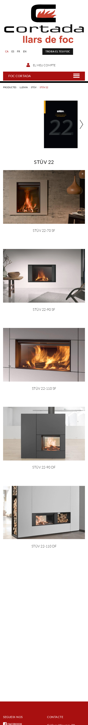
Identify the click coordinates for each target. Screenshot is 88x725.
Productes (9, 87)
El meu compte (43, 65)
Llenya (24, 87)
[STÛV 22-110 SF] (44, 355)
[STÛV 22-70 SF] (44, 197)
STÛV (33, 87)
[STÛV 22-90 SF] (44, 276)
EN (25, 51)
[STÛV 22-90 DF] (44, 433)
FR (18, 51)
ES (12, 51)
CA (7, 51)
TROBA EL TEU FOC (57, 51)
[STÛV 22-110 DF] (44, 512)
